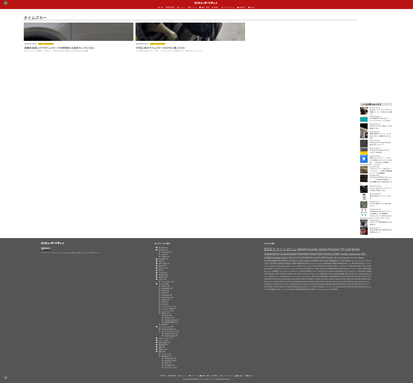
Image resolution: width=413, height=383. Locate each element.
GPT (337, 284)
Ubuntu (164, 299)
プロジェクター (164, 338)
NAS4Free (327, 263)
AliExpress (169, 358)
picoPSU (352, 273)
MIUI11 (361, 263)
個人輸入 (165, 356)
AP (344, 271)
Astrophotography (341, 286)
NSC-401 (364, 276)
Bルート (348, 263)
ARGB (282, 281)
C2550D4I (283, 273)
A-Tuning (287, 281)
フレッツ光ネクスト (293, 271)
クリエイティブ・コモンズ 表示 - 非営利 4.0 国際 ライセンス (70, 252)
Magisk (299, 266)
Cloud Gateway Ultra (289, 279)
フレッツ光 (282, 271)
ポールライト (307, 276)
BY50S (297, 284)
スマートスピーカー (169, 331)
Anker (364, 266)
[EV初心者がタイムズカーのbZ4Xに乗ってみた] (190, 32)
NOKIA (287, 263)
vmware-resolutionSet (335, 271)
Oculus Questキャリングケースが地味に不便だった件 (380, 189)
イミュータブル (285, 289)
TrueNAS (277, 284)
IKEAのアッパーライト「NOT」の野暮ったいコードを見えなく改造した (381, 112)
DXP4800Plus (307, 257)
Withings (301, 263)
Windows (162, 275)
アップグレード (167, 306)
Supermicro (166, 297)
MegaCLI (271, 273)
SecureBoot (321, 284)
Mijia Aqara (352, 266)
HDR (323, 257)
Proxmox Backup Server (295, 286)
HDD (356, 279)
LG (274, 268)
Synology (302, 271)
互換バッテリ (268, 281)
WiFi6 (289, 266)
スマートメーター (315, 263)
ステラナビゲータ (285, 284)
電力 (363, 254)
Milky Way (333, 281)
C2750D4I (292, 260)
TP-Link (162, 272)
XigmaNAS (267, 279)
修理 (341, 268)
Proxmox (168, 317)
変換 (330, 284)
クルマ (41, 44)
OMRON (308, 271)
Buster (360, 268)
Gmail (352, 279)
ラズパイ (366, 284)
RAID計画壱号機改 (338, 273)
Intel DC (309, 268)
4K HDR (162, 247)
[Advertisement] (376, 43)
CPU (160, 261)
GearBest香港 (333, 276)
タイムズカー (48, 44)
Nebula (315, 266)
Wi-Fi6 (296, 257)
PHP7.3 (324, 266)
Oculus (161, 265)
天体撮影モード (335, 260)
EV (323, 279)
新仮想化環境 (169, 322)
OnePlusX (165, 252)
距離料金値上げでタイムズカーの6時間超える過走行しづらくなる (59, 47)
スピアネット (169, 367)
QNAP (320, 266)
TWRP (164, 256)
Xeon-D (275, 286)
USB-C (359, 266)
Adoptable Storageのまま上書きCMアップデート (380, 143)
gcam (301, 284)
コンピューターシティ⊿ (207, 379)
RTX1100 (321, 271)
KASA (345, 281)
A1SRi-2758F (332, 253)
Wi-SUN (355, 263)
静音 (322, 281)
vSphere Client (170, 320)
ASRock (340, 263)
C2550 (274, 279)
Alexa (313, 253)
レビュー (162, 340)
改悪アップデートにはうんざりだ (321, 289)
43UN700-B (324, 268)
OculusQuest (288, 253)
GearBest (168, 365)
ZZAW (298, 279)
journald (318, 279)
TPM (327, 284)
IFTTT (369, 276)
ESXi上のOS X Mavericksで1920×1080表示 (380, 151)
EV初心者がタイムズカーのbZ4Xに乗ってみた (160, 47)
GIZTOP (270, 286)
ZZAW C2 (304, 279)
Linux (339, 258)
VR (306, 263)
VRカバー (337, 266)
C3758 (279, 279)
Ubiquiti (317, 281)
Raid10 (349, 276)
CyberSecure (268, 284)
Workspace (361, 286)
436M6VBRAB (323, 276)
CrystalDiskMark (271, 260)
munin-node (358, 281)
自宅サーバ (307, 286)
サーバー (162, 284)
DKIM (348, 279)
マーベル (293, 268)
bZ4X (325, 279)
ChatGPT (162, 259)
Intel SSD (303, 268)
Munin (164, 290)
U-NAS (294, 263)
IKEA (346, 273)
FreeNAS (303, 253)
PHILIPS (278, 268)
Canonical (346, 268)
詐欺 (309, 289)
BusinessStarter (352, 286)
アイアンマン (285, 268)
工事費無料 (275, 271)
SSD (297, 268)
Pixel (163, 254)
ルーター (314, 271)
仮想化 (164, 313)
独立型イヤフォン (274, 276)
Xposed (368, 266)
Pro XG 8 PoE (312, 284)
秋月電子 (273, 263)
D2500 (277, 273)
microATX (276, 281)
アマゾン (165, 354)
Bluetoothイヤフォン (287, 276)
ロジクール (365, 281)
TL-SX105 (314, 286)
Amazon (307, 260)
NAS (163, 293)
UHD (316, 276)
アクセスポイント (351, 271)
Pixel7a (329, 257)
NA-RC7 (312, 281)
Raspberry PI (359, 284)
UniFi (164, 302)
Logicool (338, 279)
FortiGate (350, 281)
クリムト (294, 266)
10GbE (164, 286)
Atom (305, 284)
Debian (281, 263)
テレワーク (354, 268)
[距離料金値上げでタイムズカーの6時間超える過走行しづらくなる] (78, 32)
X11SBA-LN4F (292, 273)
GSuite (293, 289)
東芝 (359, 279)
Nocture (326, 281)
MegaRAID (166, 288)
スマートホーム (164, 326)
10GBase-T (321, 286)
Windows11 (343, 284)
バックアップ (166, 311)
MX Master (346, 260)
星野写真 (162, 345)
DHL (356, 273)
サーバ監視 (315, 268)
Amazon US (169, 360)
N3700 (358, 276)
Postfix (343, 279)
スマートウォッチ (358, 260)
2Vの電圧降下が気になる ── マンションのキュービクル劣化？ (380, 119)
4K (335, 257)
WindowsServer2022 (302, 281)
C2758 (300, 260)
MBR (334, 284)
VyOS (164, 304)
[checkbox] (5, 377)
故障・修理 (163, 342)
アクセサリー (344, 266)
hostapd (369, 271)
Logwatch (331, 279)
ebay (166, 363)
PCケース (162, 268)
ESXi (166, 315)
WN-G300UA (362, 271)
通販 (160, 351)
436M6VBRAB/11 (333, 268)
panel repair (268, 268)
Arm (265, 286)
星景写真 (304, 289)
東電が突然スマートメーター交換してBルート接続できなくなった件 (380, 136)
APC (352, 284)
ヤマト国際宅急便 (321, 273)
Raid (353, 276)
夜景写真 (335, 289)
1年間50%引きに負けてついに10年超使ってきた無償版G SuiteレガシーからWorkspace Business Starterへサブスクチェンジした (376, 214)
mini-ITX (353, 258)
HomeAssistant (363, 273)
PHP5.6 (330, 266)
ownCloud (165, 295)
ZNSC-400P (342, 276)
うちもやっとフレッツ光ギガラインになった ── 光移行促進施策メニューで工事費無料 (381, 171)
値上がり (339, 281)
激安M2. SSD (276, 289)
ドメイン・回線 (167, 308)
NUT (313, 276)
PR (160, 270)
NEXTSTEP (163, 263)
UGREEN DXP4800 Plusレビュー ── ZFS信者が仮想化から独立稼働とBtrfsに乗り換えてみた (376, 180)
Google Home (170, 336)
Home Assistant (167, 329)
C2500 (330, 273)
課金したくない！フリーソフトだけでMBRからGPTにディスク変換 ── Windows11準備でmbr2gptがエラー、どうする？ (376, 161)
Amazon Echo (170, 333)
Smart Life (324, 260)
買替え (161, 349)
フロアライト (298, 276)
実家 (293, 284)
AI (314, 279)
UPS (290, 257)
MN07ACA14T (366, 279)
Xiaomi (161, 277)
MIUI (335, 263)
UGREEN (315, 260)
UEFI (349, 284)
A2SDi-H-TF (283, 286)
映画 (160, 347)
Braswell (346, 258)
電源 (163, 324)
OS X (326, 271)
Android (162, 250)
